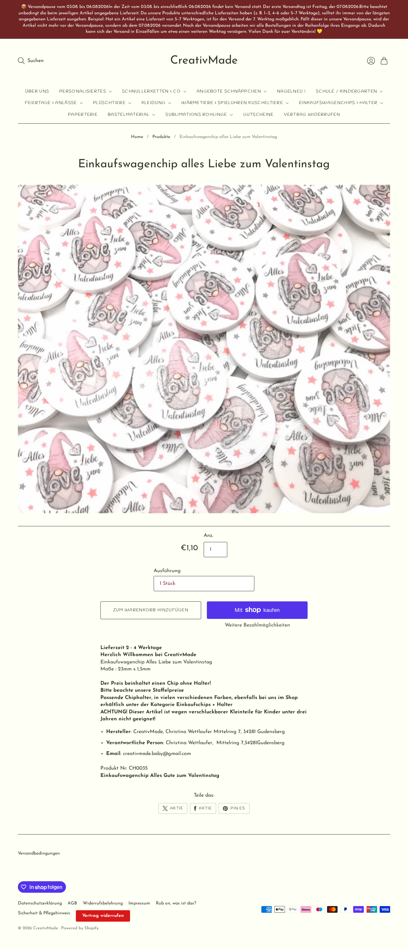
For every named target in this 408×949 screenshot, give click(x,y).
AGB (72, 903)
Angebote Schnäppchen (229, 91)
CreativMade (204, 60)
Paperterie (83, 114)
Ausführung (167, 570)
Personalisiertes (82, 91)
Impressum (139, 903)
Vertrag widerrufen (312, 114)
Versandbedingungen (39, 853)
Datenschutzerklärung (40, 903)
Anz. (208, 535)
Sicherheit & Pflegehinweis (44, 913)
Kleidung (153, 103)
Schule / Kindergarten (346, 91)
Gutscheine (258, 114)
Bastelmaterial (128, 114)
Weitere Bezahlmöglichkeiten (257, 625)
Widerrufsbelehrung (103, 903)
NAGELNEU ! (291, 91)
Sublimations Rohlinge (196, 114)
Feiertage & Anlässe (51, 103)
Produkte (161, 137)
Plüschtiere (109, 103)
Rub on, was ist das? (176, 903)
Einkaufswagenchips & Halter (338, 103)
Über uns (37, 91)
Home (137, 137)
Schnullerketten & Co (151, 91)
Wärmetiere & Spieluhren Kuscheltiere (232, 103)
